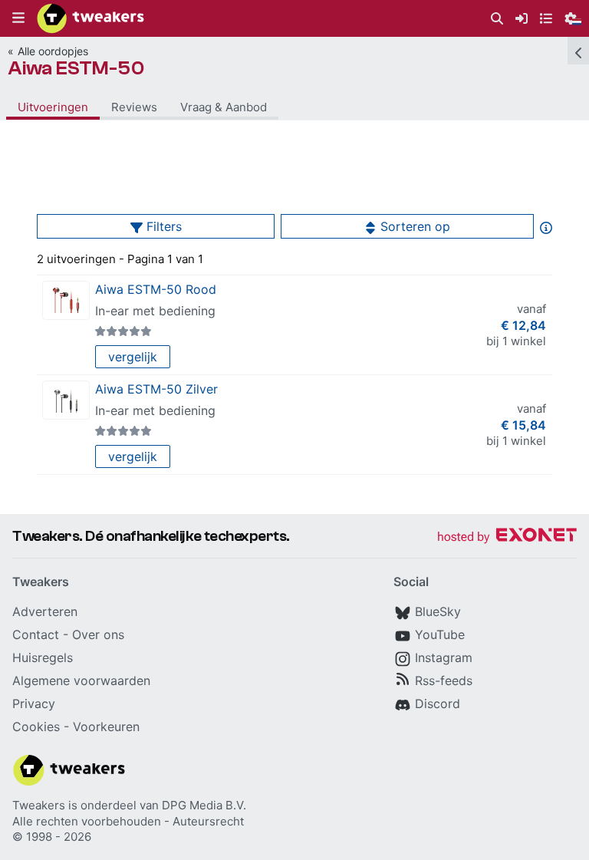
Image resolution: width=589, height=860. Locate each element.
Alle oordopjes (53, 51)
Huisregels (42, 657)
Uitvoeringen (53, 107)
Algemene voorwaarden (81, 680)
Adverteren (44, 611)
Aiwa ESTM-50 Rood (155, 289)
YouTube (440, 634)
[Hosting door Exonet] (507, 537)
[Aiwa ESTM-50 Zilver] (66, 400)
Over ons (98, 634)
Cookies (36, 726)
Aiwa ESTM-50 (76, 68)
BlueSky (438, 611)
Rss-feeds (443, 680)
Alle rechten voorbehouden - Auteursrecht (128, 821)
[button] (18, 18)
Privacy (33, 703)
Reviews (134, 107)
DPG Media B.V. (204, 805)
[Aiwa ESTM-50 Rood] (66, 300)
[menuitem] (497, 19)
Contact (35, 634)
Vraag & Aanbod (223, 107)
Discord (437, 703)
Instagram (443, 657)
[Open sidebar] (578, 50)
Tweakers (38, 805)
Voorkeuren (106, 726)
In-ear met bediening (155, 310)
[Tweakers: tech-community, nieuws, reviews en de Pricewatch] (90, 18)
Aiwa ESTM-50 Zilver (156, 389)
